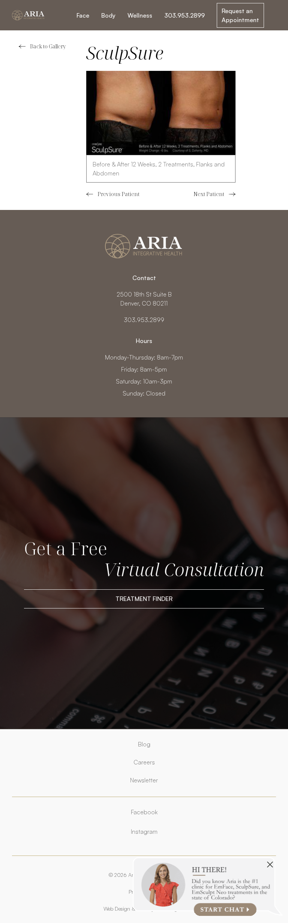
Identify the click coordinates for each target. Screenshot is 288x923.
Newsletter (144, 780)
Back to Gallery (48, 46)
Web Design (117, 908)
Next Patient (215, 194)
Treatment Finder (144, 598)
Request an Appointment (240, 15)
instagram (144, 832)
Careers (144, 762)
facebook (144, 812)
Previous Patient (113, 194)
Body (108, 15)
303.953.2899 (184, 15)
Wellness (140, 15)
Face (82, 15)
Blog (144, 744)
